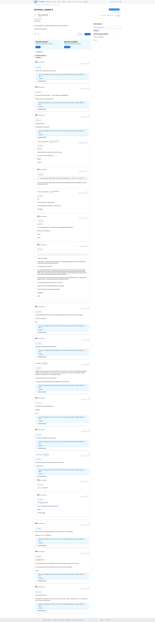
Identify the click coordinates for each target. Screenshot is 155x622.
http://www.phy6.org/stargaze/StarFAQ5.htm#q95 (47, 506)
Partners (69, 1)
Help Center (79, 1)
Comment (87, 34)
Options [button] (120, 9)
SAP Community (36, 4)
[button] (116, 16)
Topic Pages (85, 1)
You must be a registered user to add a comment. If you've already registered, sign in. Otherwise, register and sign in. (61, 75)
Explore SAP (113, 1)
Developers (64, 1)
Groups (58, 1)
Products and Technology (51, 1)
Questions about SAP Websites (46, 4)
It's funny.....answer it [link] (55, 4)
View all (95, 40)
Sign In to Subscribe (114, 9)
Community (41, 1)
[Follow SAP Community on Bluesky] (106, 619)
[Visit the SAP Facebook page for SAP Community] (104, 619)
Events (74, 1)
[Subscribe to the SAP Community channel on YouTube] (109, 619)
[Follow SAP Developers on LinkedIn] (111, 619)
